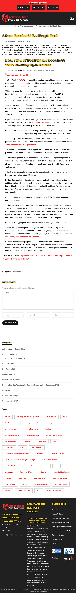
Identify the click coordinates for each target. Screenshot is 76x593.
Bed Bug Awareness (11, 423)
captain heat (9, 447)
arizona (7, 417)
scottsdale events (61, 484)
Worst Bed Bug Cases (13, 358)
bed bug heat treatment (12, 429)
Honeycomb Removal (11, 380)
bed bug (65, 417)
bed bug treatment (33, 435)
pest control (9, 472)
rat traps (8, 478)
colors (22, 447)
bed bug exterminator (54, 423)
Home (16, 26)
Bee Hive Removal (11, 441)
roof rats (25, 484)
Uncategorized (27, 26)
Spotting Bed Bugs (24, 490)
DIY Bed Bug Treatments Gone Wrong (17, 453)
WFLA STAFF (27, 70)
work (38, 490)
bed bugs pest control (12, 435)
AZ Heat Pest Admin (8, 41)
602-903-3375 (23, 7)
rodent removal (10, 484)
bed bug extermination (32, 423)
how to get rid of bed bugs (50, 460)
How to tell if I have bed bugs (14, 466)
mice (46, 466)
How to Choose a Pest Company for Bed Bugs (20, 460)
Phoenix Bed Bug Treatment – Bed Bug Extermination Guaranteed (29, 385)
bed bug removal (33, 429)
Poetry (5, 390)
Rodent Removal (9, 396)
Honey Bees (7, 374)
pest (56, 466)
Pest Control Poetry (26, 472)
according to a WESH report (43, 122)
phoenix (43, 472)
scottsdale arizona (41, 484)
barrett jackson (51, 417)
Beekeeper (27, 441)
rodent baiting (22, 478)
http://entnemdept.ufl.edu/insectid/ (25, 237)
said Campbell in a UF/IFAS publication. (21, 145)
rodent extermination (60, 478)
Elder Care (40, 453)
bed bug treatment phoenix (55, 435)
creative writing (37, 447)
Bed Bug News (8, 354)
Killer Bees (34, 466)
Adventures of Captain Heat (13, 349)
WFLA (21, 80)
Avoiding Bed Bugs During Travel (28, 417)
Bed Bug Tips (7, 364)
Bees (54, 441)
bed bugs (48, 429)
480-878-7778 (38, 7)
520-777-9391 (53, 7)
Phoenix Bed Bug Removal (61, 472)
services (8, 490)
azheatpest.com (24, 590)
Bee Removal (7, 369)
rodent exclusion (40, 478)
